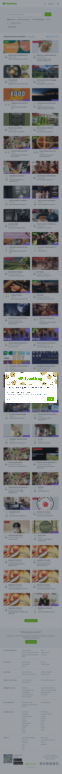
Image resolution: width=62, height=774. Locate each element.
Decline (9, 399)
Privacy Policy (43, 394)
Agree (50, 399)
